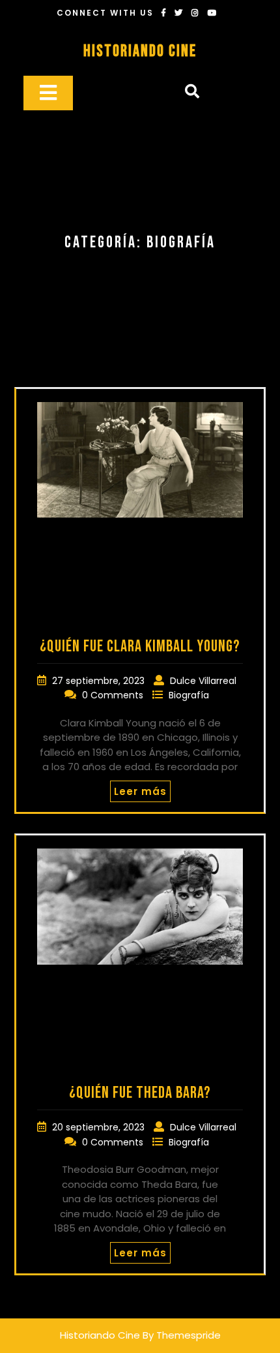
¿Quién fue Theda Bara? (140, 1093)
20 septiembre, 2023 (99, 1127)
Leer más (140, 791)
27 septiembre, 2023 (99, 680)
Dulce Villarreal (203, 680)
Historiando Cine (140, 51)
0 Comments (114, 695)
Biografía (189, 695)
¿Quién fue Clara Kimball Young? (140, 646)
